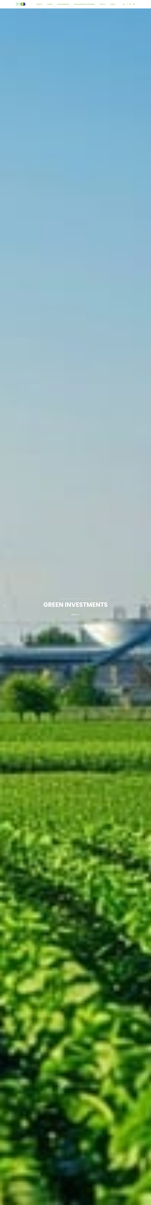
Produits (49, 4)
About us (39, 4)
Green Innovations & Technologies (84, 4)
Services (102, 4)
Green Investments (63, 4)
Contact (112, 4)
